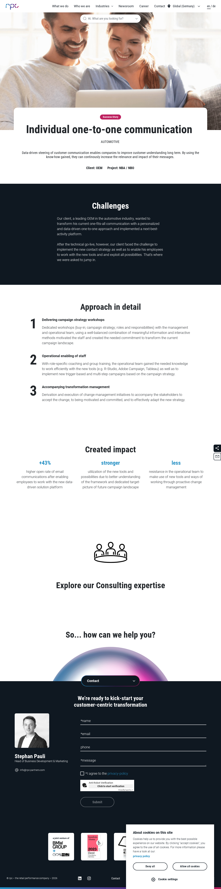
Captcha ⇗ (125, 790)
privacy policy (141, 856)
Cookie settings (168, 879)
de (214, 6)
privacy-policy (118, 773)
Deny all (150, 866)
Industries (102, 6)
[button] (104, 6)
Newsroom (126, 6)
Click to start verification (110, 786)
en (209, 6)
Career (144, 6)
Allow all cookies (190, 866)
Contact (159, 6)
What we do (60, 6)
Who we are (82, 6)
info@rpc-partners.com (32, 770)
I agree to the (106, 773)
